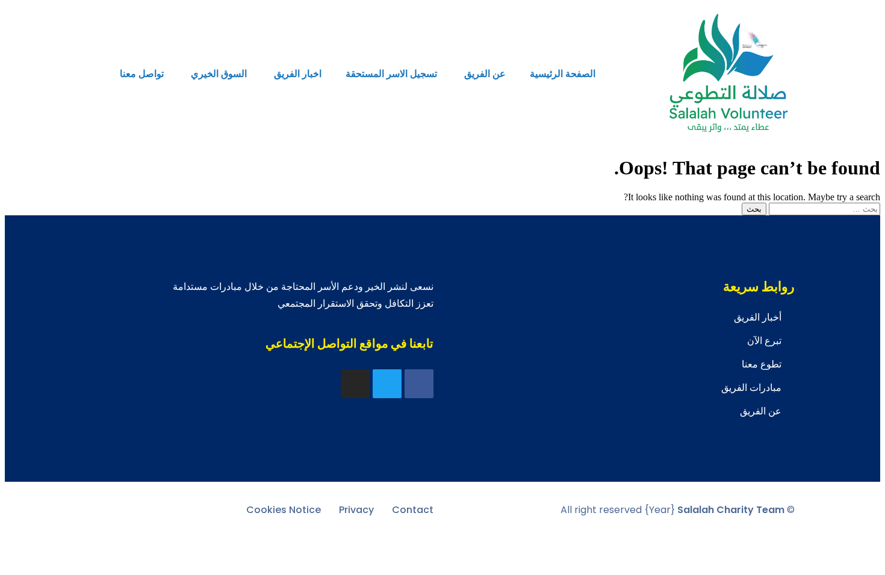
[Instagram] (355, 383)
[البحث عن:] (823, 208)
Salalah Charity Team (730, 510)
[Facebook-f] (419, 383)
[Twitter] (387, 383)
